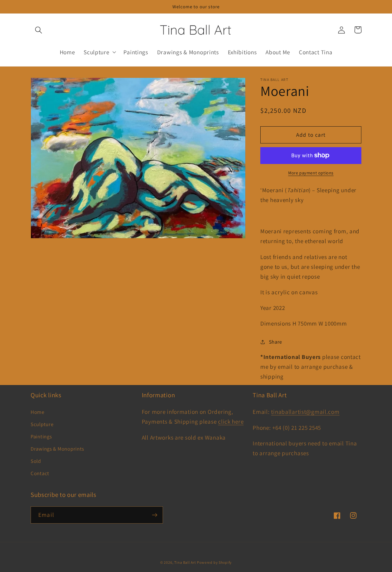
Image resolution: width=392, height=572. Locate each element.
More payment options (311, 173)
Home (37, 412)
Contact (40, 473)
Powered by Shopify (214, 562)
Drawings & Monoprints (57, 448)
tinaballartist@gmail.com (305, 412)
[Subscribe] (154, 515)
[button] (39, 30)
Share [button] (275, 341)
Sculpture (42, 424)
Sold (36, 461)
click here (230, 421)
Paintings (41, 436)
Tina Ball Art (185, 562)
